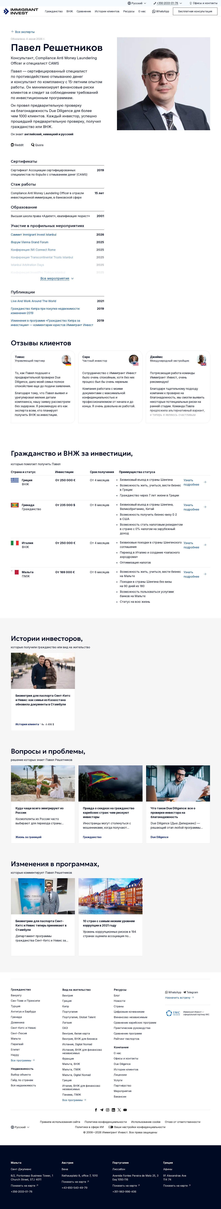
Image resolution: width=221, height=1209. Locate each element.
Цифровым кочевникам (129, 1011)
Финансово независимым (130, 1017)
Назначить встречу (177, 997)
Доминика (17, 1022)
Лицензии (120, 1074)
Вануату (16, 995)
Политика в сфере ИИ (89, 1127)
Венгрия (67, 995)
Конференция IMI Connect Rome (33, 249)
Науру (15, 1055)
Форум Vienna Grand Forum (29, 242)
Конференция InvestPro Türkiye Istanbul (38, 272)
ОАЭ (65, 1028)
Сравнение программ (128, 1033)
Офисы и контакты (126, 1058)
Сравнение (84, 11)
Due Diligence (122, 1064)
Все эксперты (25, 32)
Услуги (118, 1080)
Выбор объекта (21, 1074)
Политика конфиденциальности (106, 1121)
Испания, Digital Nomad (77, 1044)
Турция (15, 1006)
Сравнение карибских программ (135, 1022)
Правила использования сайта (60, 1121)
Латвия (67, 1022)
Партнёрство (122, 1085)
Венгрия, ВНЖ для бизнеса (79, 1038)
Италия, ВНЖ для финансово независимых (81, 1087)
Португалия (69, 1011)
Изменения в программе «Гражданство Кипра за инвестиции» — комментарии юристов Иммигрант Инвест (52, 323)
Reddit (19, 145)
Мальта (16, 1038)
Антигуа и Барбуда (23, 1011)
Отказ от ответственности (182, 1121)
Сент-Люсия (19, 1033)
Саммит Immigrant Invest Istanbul (33, 234)
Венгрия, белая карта (76, 1033)
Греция (67, 1000)
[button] (43, 692)
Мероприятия (122, 1091)
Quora (39, 145)
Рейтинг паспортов (126, 1038)
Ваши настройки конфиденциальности (139, 1127)
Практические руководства (132, 1028)
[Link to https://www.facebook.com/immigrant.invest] (96, 1110)
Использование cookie (145, 1121)
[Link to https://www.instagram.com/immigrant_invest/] (107, 1110)
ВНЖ (69, 11)
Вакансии (120, 1096)
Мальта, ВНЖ (71, 1064)
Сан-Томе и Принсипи (25, 1000)
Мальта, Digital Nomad (76, 1075)
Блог (117, 995)
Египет (15, 1049)
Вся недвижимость (23, 1085)
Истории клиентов (107, 11)
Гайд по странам (22, 1080)
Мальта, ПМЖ (71, 1069)
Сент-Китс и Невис (23, 1027)
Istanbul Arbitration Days (27, 265)
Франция (68, 1058)
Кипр (65, 1006)
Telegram (192, 992)
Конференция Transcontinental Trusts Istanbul (42, 257)
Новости (119, 1000)
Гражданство (54, 11)
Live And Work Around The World (33, 301)
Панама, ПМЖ (71, 1094)
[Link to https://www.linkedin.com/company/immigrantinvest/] (113, 1110)
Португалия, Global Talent (78, 1017)
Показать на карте (23, 1185)
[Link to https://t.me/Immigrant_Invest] (101, 1110)
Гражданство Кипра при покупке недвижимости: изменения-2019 (45, 311)
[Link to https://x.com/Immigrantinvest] (119, 1110)
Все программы (21, 1060)
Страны (119, 1006)
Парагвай (17, 1044)
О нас (142, 11)
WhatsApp (162, 11)
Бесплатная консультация (195, 11)
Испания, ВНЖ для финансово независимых (82, 1051)
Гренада (16, 1017)
